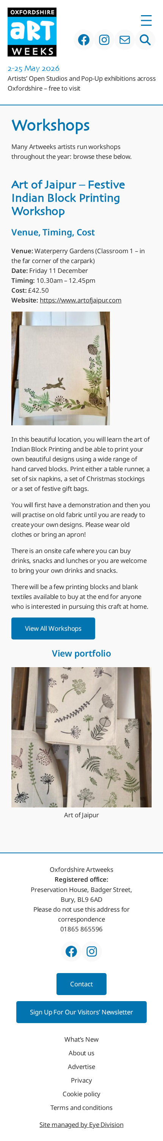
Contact (81, 984)
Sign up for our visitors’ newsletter (81, 1012)
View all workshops (53, 628)
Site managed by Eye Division (81, 1124)
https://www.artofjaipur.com (80, 300)
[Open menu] (146, 20)
